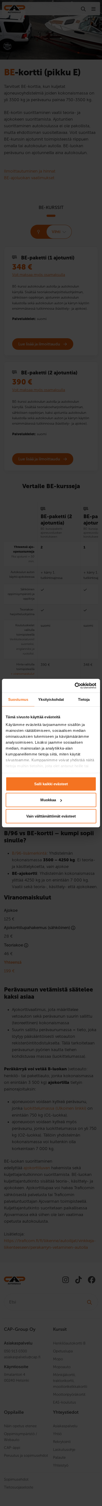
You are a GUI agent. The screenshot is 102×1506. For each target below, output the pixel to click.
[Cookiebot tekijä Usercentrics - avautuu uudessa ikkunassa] (74, 686)
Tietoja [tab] (84, 699)
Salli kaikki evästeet (51, 784)
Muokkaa (48, 800)
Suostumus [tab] (18, 699)
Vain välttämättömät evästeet (51, 816)
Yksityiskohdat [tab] (51, 699)
